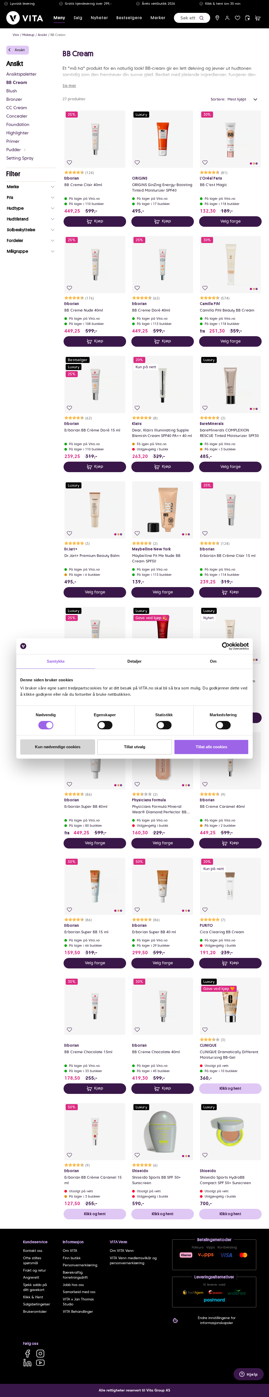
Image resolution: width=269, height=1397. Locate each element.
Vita (16, 35)
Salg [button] (78, 18)
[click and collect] (247, 18)
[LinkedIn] (27, 1362)
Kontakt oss (32, 1251)
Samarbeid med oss (79, 1292)
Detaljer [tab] (134, 661)
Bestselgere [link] (129, 18)
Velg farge (230, 221)
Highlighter (17, 132)
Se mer (69, 86)
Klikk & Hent (33, 1297)
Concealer (16, 116)
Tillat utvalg (134, 747)
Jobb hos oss (73, 1285)
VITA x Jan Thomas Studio (78, 1301)
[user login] (227, 18)
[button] (201, 18)
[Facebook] (27, 1353)
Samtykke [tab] (56, 661)
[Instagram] (40, 1353)
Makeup (28, 35)
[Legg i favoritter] (69, 162)
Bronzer (14, 99)
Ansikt (42, 35)
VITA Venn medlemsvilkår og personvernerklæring (133, 1260)
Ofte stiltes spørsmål (32, 1260)
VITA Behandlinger (78, 1312)
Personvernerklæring (80, 1265)
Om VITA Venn (122, 1251)
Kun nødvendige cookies (57, 747)
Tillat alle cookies (211, 747)
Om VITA (70, 1251)
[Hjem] (24, 18)
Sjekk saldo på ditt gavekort (35, 1287)
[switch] (104, 725)
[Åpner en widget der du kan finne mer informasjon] (249, 1374)
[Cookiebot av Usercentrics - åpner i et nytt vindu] (226, 646)
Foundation (17, 124)
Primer (12, 141)
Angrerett (31, 1277)
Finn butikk (72, 1258)
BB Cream (57, 35)
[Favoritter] (237, 18)
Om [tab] (213, 661)
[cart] (258, 18)
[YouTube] (40, 1362)
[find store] (217, 18)
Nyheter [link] (99, 18)
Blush (11, 90)
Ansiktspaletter (21, 74)
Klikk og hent (230, 1088)
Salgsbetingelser (36, 1304)
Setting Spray (19, 158)
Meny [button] (59, 18)
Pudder (13, 149)
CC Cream (16, 107)
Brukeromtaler (35, 1312)
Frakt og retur (34, 1270)
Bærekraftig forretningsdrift (75, 1275)
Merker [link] (158, 18)
